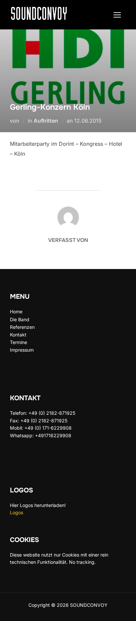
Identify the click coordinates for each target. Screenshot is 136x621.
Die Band (19, 319)
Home (16, 311)
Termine (18, 342)
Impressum (22, 350)
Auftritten (46, 120)
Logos (16, 512)
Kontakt (18, 334)
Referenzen (22, 327)
